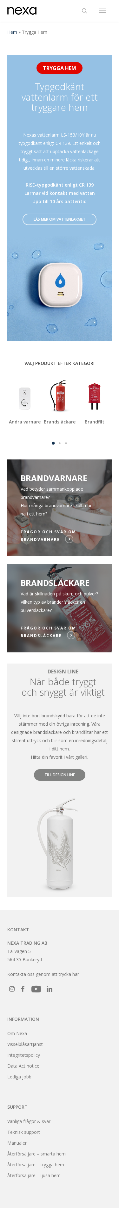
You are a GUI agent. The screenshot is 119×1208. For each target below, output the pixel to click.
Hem (12, 32)
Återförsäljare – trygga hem (35, 1165)
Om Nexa (17, 1033)
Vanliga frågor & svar (28, 1121)
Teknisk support (23, 1132)
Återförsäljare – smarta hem (36, 1154)
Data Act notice (23, 1066)
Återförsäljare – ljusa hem (34, 1175)
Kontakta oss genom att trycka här (43, 974)
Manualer (17, 1143)
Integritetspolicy (23, 1055)
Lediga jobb (19, 1077)
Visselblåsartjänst (25, 1044)
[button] (103, 10)
